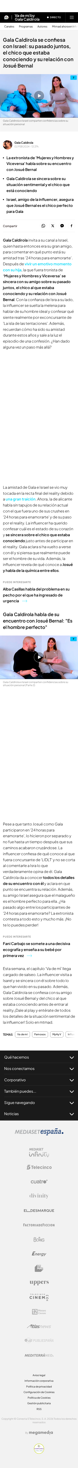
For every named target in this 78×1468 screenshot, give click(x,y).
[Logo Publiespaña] (39, 1340)
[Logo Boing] (39, 1239)
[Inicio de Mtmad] (6, 17)
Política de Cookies (39, 1397)
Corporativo (15, 1079)
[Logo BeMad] (39, 1268)
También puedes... (20, 1091)
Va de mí (22, 1034)
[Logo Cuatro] (39, 1181)
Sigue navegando (19, 1102)
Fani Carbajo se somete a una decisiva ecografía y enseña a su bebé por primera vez (36, 949)
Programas (26, 26)
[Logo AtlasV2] (39, 1326)
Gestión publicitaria (39, 1403)
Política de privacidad (39, 1386)
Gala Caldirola (23, 142)
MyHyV (56, 1034)
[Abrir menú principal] (72, 17)
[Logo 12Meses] (39, 1312)
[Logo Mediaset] (39, 1134)
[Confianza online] (39, 1452)
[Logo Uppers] (39, 1283)
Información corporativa (39, 1380)
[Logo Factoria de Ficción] (39, 1225)
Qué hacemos (16, 1057)
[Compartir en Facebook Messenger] (62, 226)
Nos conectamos (19, 1068)
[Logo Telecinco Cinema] (39, 1297)
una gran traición (21, 499)
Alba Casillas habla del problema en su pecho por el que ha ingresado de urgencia (36, 595)
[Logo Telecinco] (39, 1167)
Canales (9, 26)
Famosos (40, 1034)
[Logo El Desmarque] (39, 1210)
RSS (39, 1409)
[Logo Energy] (39, 1254)
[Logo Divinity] (39, 1196)
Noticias (11, 1113)
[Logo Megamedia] (41, 1432)
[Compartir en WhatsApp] (43, 226)
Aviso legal (39, 1375)
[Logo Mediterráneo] (39, 1355)
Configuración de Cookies (39, 1392)
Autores (42, 26)
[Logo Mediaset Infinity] (39, 1153)
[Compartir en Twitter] (52, 226)
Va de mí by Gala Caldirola (27, 17)
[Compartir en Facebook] (71, 226)
